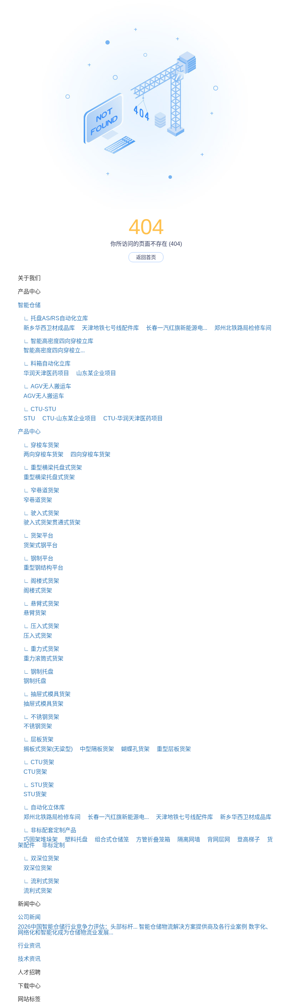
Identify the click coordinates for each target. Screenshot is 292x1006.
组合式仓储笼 (109, 839)
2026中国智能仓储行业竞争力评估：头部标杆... (77, 927)
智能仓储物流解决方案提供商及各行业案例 (193, 927)
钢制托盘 (32, 681)
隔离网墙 (186, 839)
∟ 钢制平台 (35, 558)
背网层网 (216, 839)
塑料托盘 (73, 839)
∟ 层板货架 (35, 739)
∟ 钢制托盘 (35, 672)
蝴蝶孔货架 (132, 749)
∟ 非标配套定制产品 (47, 830)
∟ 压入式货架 (38, 626)
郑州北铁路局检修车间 (240, 328)
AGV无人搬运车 (41, 396)
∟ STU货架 (36, 785)
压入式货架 (35, 636)
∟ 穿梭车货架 (38, 445)
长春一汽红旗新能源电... (173, 328)
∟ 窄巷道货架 (38, 490)
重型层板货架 (171, 749)
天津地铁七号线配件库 (107, 328)
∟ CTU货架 (36, 762)
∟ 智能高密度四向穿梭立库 (55, 341)
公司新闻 (29, 917)
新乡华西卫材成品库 (46, 328)
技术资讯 (29, 959)
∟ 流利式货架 (38, 881)
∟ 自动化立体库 (41, 807)
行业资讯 (29, 946)
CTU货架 (32, 772)
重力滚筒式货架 (40, 658)
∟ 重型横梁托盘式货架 (50, 468)
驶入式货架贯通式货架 (49, 522)
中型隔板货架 (94, 749)
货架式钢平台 (38, 545)
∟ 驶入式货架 (38, 513)
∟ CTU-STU (37, 409)
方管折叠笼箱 (150, 839)
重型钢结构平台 (40, 568)
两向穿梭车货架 (40, 454)
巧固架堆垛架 (38, 839)
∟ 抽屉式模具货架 (44, 694)
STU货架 (32, 794)
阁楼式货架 (35, 590)
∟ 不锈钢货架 (38, 717)
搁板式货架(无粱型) (45, 749)
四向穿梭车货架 (87, 454)
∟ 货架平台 (35, 536)
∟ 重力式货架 (38, 649)
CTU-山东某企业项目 (66, 418)
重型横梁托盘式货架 (46, 477)
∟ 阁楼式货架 (38, 581)
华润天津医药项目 (43, 373)
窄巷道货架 (35, 500)
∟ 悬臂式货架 (38, 604)
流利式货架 (35, 891)
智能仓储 (29, 305)
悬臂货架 (32, 613)
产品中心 (29, 432)
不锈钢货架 (35, 726)
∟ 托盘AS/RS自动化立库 (53, 318)
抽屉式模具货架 (40, 704)
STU (26, 418)
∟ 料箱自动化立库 (44, 364)
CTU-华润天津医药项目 (130, 418)
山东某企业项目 (93, 373)
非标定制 (50, 845)
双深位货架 (35, 868)
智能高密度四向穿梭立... (51, 350)
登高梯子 (245, 839)
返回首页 (146, 257)
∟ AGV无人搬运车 (44, 386)
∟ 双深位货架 (38, 858)
